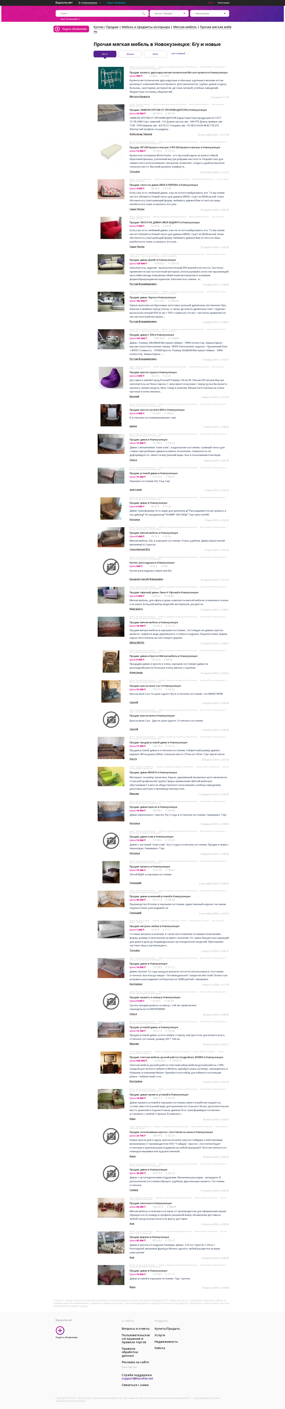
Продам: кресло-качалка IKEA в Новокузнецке (157, 409)
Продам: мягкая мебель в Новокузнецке (154, 532)
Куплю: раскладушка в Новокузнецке (152, 562)
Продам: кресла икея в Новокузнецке (152, 715)
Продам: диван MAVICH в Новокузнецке (153, 772)
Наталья (135, 519)
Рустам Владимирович (143, 284)
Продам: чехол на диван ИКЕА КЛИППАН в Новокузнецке (164, 185)
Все (105, 54)
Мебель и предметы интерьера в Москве (169, 104)
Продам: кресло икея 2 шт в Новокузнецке (155, 685)
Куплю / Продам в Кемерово (141, 1052)
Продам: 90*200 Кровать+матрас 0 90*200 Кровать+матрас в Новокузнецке (175, 147)
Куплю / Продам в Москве (140, 104)
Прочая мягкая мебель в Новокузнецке (145, 69)
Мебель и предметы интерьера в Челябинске (175, 767)
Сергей (134, 702)
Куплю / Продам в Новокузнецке (143, 67)
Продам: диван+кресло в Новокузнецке (153, 807)
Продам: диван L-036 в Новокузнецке (152, 334)
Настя (133, 759)
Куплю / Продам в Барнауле (141, 179)
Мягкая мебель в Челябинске (208, 767)
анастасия (136, 489)
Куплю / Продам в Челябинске (142, 767)
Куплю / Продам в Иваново (141, 1127)
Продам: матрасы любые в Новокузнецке (154, 926)
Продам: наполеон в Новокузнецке (151, 1203)
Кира (132, 1118)
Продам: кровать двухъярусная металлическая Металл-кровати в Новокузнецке (179, 72)
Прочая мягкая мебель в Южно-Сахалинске (159, 256)
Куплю (155, 54)
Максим (134, 793)
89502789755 (137, 642)
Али (132, 1223)
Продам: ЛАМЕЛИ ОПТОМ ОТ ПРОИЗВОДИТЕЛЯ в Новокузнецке (168, 109)
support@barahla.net (137, 1378)
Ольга (133, 460)
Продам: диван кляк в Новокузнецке (152, 836)
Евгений (134, 396)
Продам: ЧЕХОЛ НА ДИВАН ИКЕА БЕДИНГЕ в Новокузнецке (165, 222)
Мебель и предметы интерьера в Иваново (171, 1127)
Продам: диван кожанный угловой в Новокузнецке (160, 896)
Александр (136, 672)
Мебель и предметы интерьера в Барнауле (172, 179)
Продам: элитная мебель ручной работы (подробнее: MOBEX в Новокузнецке (176, 1057)
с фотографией (178, 53)
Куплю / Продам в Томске (140, 921)
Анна (133, 1156)
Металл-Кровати (140, 96)
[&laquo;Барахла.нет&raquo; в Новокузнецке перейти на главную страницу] (64, 2)
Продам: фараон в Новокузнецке (149, 1237)
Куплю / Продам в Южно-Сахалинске (144, 254)
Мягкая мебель (185, 27)
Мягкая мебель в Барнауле (203, 179)
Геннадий (135, 882)
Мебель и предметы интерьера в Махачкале (174, 1198)
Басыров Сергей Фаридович (146, 579)
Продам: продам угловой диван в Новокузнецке (158, 742)
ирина (133, 426)
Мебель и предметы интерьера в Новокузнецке (178, 67)
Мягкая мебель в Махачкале (206, 1198)
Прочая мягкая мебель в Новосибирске (145, 589)
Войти (211, 2)
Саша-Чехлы (137, 209)
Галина (134, 1190)
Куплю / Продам (106, 27)
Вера (132, 1287)
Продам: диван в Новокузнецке (148, 439)
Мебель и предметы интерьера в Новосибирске (178, 587)
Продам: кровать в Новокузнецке (150, 866)
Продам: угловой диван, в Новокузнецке (154, 1027)
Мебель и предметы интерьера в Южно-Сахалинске (183, 254)
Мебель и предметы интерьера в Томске (169, 921)
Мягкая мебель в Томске (199, 921)
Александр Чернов (141, 134)
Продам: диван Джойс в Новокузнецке (153, 260)
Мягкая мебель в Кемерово (204, 1052)
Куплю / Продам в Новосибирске (143, 587)
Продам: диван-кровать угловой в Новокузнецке (159, 1094)
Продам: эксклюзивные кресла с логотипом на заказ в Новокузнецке (171, 1132)
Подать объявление (116, 2)
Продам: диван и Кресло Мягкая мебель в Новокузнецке (164, 656)
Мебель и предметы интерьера (146, 27)
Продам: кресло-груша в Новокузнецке (153, 372)
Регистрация (223, 2)
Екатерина (136, 984)
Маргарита (136, 609)
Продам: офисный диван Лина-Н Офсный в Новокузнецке (164, 592)
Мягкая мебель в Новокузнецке (213, 67)
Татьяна (135, 171)
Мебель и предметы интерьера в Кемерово (173, 1052)
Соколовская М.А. (140, 549)
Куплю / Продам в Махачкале (141, 1198)
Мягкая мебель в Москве (199, 104)
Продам (130, 54)
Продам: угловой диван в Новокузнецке (154, 473)
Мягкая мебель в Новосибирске (213, 587)
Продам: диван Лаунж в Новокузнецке (153, 297)
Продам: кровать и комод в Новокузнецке (155, 997)
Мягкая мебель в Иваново (202, 1127)
